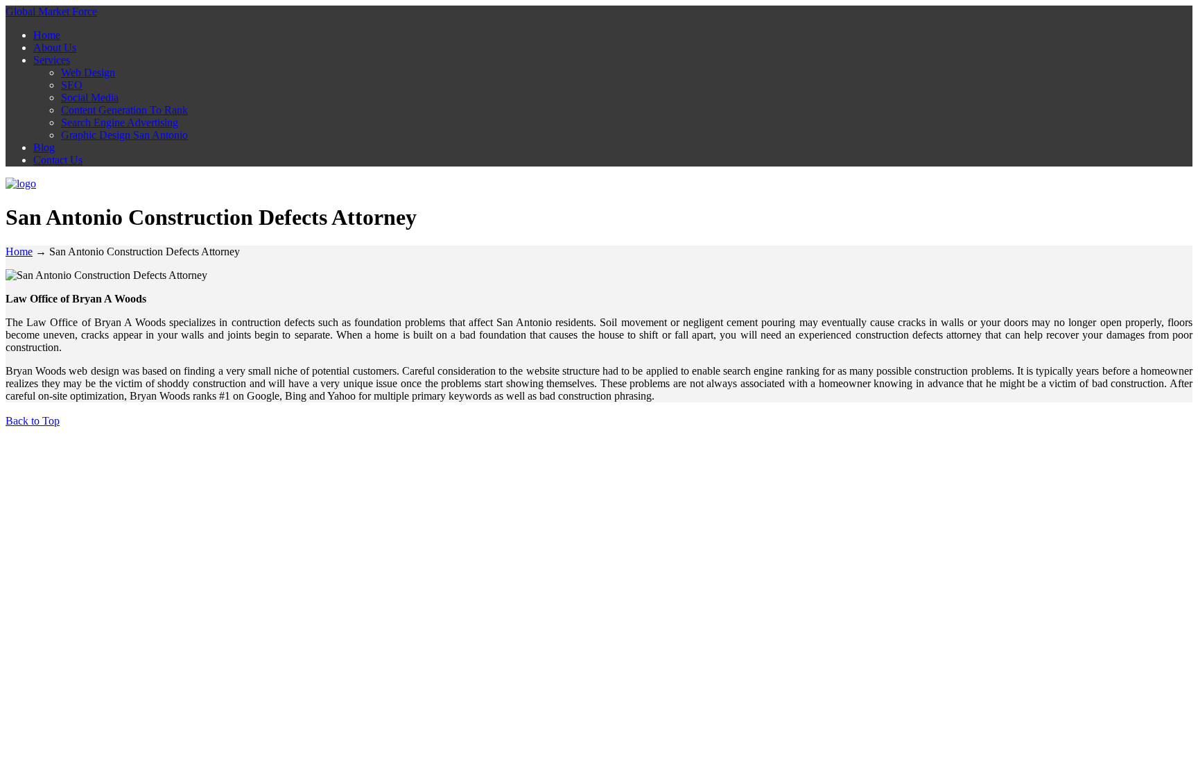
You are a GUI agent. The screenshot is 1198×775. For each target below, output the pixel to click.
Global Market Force (51, 11)
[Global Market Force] (21, 183)
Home (19, 251)
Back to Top (33, 421)
